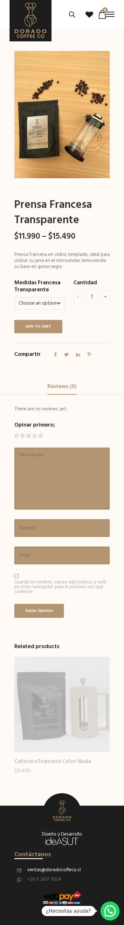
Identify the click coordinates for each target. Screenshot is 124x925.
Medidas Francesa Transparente (37, 286)
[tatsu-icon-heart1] (89, 14)
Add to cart (38, 326)
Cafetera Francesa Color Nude (52, 761)
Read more (26, 777)
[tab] (62, 387)
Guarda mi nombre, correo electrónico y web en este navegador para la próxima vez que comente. (60, 587)
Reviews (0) (62, 386)
